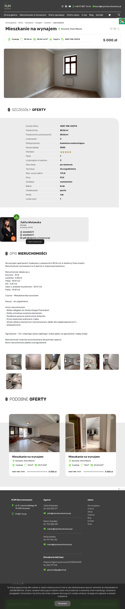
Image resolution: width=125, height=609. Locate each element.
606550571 (28, 232)
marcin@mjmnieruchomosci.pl (59, 529)
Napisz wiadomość (35, 242)
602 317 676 (52, 565)
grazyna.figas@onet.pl (56, 570)
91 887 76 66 (20, 514)
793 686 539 (52, 524)
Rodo (90, 524)
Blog (91, 15)
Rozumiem (62, 603)
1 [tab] (119, 489)
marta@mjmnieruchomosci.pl (59, 544)
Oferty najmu (73, 15)
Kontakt (99, 15)
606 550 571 (52, 508)
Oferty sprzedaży (56, 15)
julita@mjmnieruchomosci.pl (36, 238)
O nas (84, 15)
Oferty (90, 512)
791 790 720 (52, 540)
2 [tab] (121, 489)
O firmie (91, 509)
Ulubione (91, 515)
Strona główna (10, 15)
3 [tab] (123, 489)
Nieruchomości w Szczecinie (33, 15)
